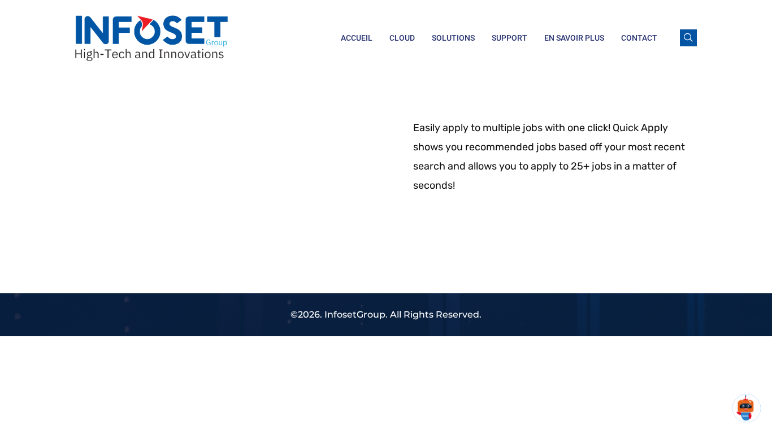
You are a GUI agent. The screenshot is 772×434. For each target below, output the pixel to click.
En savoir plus (574, 37)
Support (509, 37)
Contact (639, 37)
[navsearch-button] (688, 37)
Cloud (402, 37)
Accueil (356, 37)
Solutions (453, 37)
